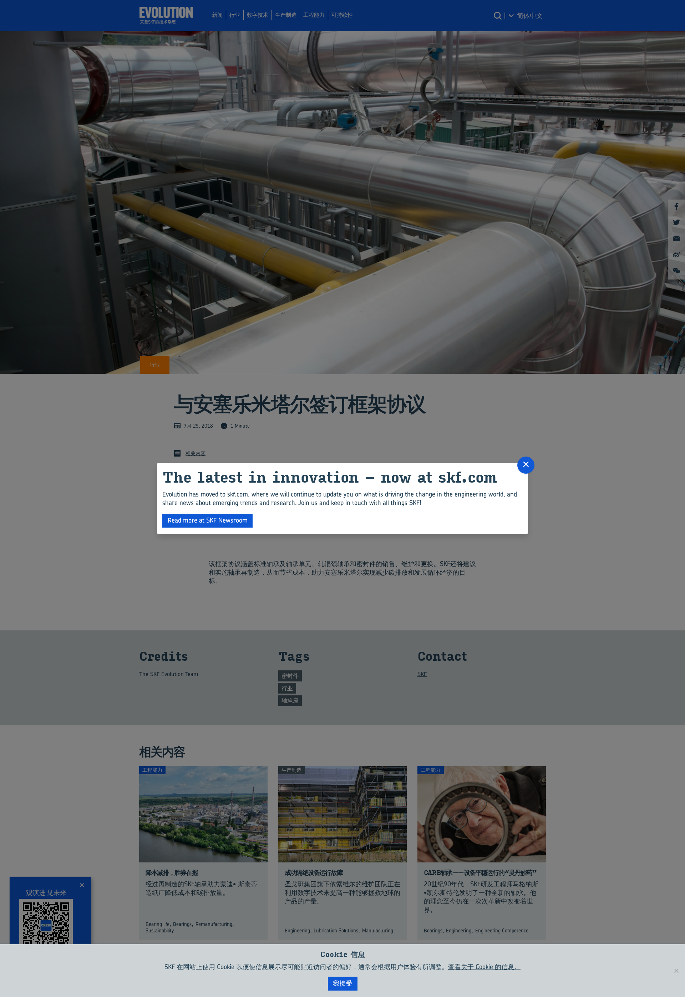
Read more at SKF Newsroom (208, 520)
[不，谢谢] (676, 970)
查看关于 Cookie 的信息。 (484, 966)
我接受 (342, 983)
